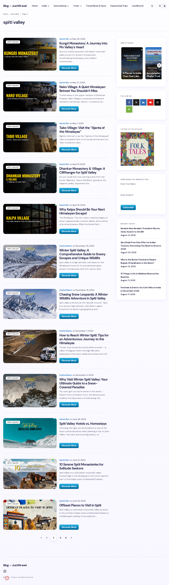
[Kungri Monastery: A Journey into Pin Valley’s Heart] (30, 54)
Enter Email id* (127, 195)
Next (71, 537)
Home (5, 14)
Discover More (69, 68)
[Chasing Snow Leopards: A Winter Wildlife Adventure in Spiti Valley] (30, 304)
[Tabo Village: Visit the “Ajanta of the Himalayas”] (30, 137)
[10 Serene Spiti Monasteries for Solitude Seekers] (30, 474)
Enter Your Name (128, 184)
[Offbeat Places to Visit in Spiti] (30, 515)
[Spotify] (129, 109)
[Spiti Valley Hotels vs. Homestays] (30, 433)
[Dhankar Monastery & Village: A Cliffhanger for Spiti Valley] (30, 178)
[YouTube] (150, 102)
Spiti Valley (13, 42)
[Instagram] (157, 102)
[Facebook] (129, 102)
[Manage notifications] (7, 578)
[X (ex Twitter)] (136, 102)
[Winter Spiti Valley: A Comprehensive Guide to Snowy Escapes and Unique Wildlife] (30, 261)
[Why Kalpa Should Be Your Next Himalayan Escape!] (30, 219)
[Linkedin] (143, 102)
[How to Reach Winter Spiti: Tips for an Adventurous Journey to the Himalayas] (30, 346)
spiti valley (15, 14)
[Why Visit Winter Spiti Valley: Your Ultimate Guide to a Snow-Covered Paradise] (30, 390)
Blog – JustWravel (15, 6)
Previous (41, 537)
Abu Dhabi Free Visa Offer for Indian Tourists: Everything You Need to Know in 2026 (141, 245)
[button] (152, 6)
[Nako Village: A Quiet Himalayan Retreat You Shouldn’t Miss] (30, 96)
